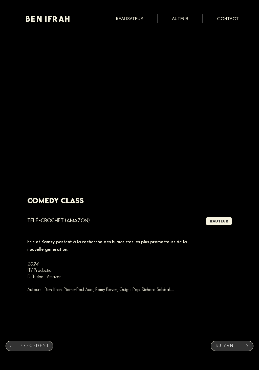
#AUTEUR (219, 221)
